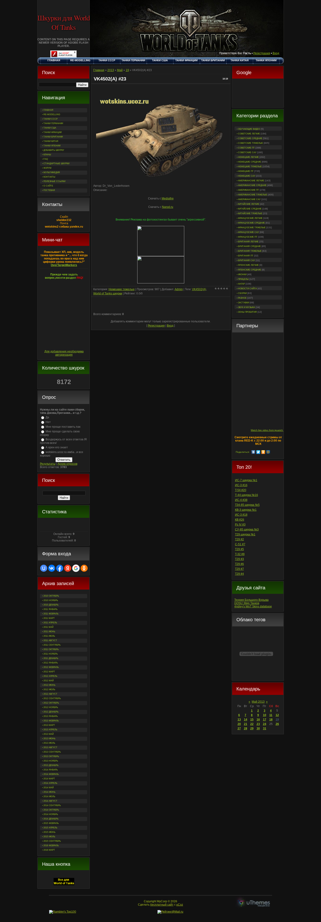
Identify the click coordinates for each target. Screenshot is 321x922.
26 (277, 724)
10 (264, 715)
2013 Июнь (49, 738)
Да (47, 417)
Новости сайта (247, 288)
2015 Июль (49, 836)
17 (264, 719)
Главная (98, 70)
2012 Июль (49, 689)
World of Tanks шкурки (107, 293)
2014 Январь (50, 770)
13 (239, 719)
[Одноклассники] (263, 452)
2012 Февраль (51, 667)
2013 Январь (50, 716)
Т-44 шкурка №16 (246, 495)
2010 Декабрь (51, 605)
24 (264, 724)
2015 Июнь (49, 832)
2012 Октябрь (51, 703)
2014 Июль (49, 796)
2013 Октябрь (51, 756)
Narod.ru (167, 207)
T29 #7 (239, 569)
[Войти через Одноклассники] (84, 568)
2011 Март (49, 618)
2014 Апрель (50, 783)
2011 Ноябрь (50, 654)
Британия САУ (246, 260)
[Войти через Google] (76, 568)
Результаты (47, 463)
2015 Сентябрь (52, 841)
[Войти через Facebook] (59, 568)
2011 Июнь (49, 631)
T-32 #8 (240, 554)
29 (252, 728)
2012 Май (48, 680)
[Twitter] (258, 452)
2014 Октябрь (51, 810)
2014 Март (49, 778)
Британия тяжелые (250, 251)
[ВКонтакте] (253, 452)
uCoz (179, 904)
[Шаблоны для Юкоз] (253, 903)
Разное (242, 298)
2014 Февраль (51, 774)
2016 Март (49, 850)
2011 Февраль (51, 614)
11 (270, 715)
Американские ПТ (248, 190)
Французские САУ (248, 232)
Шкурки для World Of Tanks (63, 22)
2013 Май (48, 734)
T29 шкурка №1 (245, 534)
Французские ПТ (247, 237)
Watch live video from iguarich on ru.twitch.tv (275, 430)
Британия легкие (248, 241)
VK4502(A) (199, 289)
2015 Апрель (50, 828)
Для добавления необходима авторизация (64, 353)
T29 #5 (239, 549)
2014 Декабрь (51, 819)
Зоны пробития (247, 312)
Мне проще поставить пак (63, 426)
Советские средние (250, 138)
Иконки (242, 274)
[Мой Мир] (268, 452)
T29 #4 (239, 573)
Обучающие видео (249, 129)
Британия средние (249, 246)
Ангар (241, 284)
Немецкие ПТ (246, 171)
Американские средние (252, 185)
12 (277, 715)
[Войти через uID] (43, 568)
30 (258, 728)
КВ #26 (239, 519)
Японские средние (249, 270)
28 (245, 728)
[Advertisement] (257, 93)
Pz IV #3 (240, 524)
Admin (179, 289)
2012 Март (49, 672)
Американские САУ (249, 199)
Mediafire (168, 198)
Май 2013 (258, 701)
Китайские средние (250, 209)
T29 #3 (239, 559)
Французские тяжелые (252, 227)
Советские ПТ (246, 148)
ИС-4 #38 (241, 500)
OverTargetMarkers (64, 265)
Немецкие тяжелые (250, 166)
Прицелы (243, 279)
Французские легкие (250, 218)
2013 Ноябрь (50, 761)
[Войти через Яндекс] (67, 568)
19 (277, 719)
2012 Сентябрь (52, 698)
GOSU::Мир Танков (246, 603)
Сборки (242, 293)
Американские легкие (251, 180)
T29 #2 (239, 539)
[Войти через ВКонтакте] (51, 568)
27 (239, 728)
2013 (110, 70)
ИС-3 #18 (241, 514)
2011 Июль (49, 636)
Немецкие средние (249, 162)
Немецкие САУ (246, 176)
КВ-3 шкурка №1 (246, 509)
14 (245, 719)
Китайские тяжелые (250, 213)
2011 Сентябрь (52, 645)
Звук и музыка (246, 307)
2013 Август (50, 747)
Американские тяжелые (252, 195)
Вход (276, 53)
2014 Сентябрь (52, 805)
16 (258, 719)
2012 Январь (50, 663)
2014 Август (50, 801)
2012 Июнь (49, 685)
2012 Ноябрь (50, 707)
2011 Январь (50, 609)
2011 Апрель (50, 622)
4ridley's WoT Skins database (253, 606)
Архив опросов (67, 463)
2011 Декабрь (50, 658)
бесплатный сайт (161, 904)
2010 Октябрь (51, 596)
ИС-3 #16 (241, 485)
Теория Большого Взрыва (251, 600)
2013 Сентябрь (52, 752)
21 (245, 724)
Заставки (243, 302)
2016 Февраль (51, 845)
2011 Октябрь (51, 649)
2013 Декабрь (51, 765)
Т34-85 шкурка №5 (247, 505)
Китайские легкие (248, 204)
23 (258, 724)
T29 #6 (239, 564)
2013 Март (49, 725)
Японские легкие (248, 265)
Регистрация (261, 53)
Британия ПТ (245, 256)
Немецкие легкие (248, 157)
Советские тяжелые (250, 143)
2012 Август (50, 694)
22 (252, 724)
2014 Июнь (49, 792)
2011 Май (48, 627)
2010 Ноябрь (50, 600)
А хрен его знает (57, 447)
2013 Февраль (51, 721)
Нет (48, 422)
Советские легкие (249, 134)
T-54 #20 (240, 490)
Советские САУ (247, 152)
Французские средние (251, 223)
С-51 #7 (240, 544)
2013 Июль (49, 743)
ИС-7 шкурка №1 (246, 480)
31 (264, 728)
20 (239, 724)
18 (271, 719)
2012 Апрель (50, 676)
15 (252, 719)
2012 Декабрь (51, 712)
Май (120, 70)
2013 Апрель (50, 729)
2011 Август (50, 640)
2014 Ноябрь (50, 814)
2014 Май (48, 787)
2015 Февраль (51, 823)
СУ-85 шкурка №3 (247, 529)
